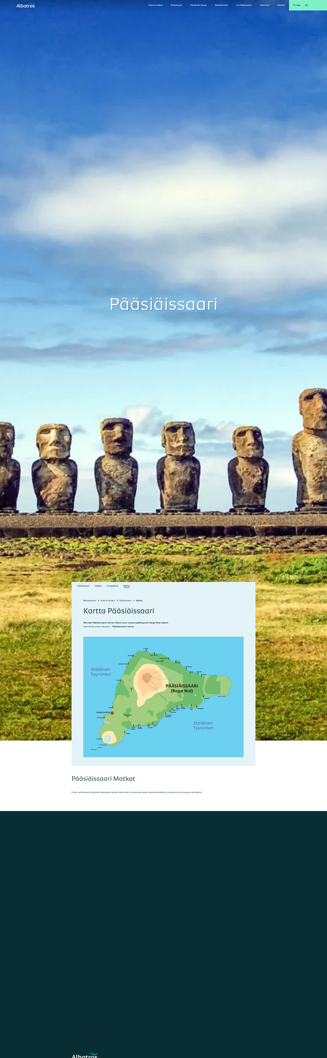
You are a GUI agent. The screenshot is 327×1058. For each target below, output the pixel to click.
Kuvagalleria (112, 586)
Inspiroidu (264, 5)
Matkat (98, 586)
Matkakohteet (221, 5)
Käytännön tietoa (198, 5)
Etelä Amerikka (108, 600)
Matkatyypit (176, 5)
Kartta (127, 586)
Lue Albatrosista (244, 5)
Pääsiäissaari (83, 586)
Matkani (281, 5)
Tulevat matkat (155, 5)
